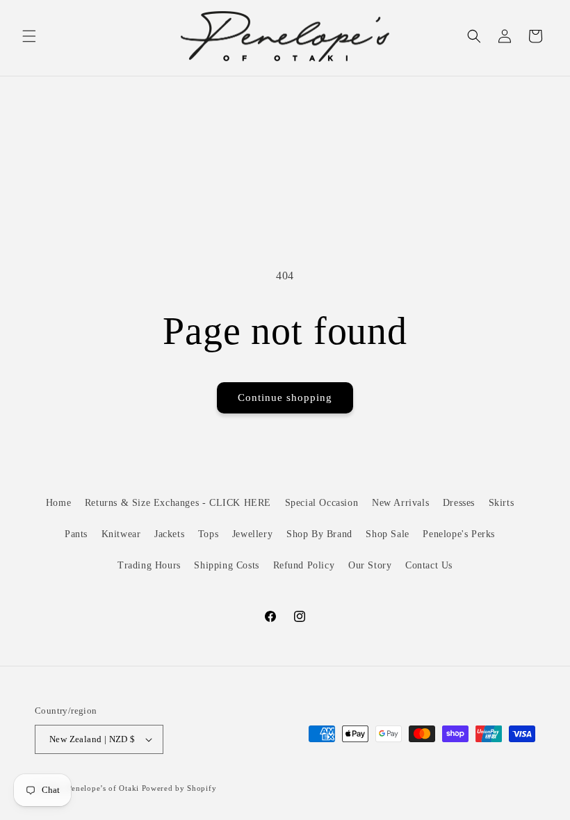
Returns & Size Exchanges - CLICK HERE (178, 503)
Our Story (369, 565)
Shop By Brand (319, 534)
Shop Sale (387, 534)
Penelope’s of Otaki (103, 788)
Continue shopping (285, 397)
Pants (76, 534)
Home (58, 503)
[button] (29, 36)
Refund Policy (304, 565)
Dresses (459, 503)
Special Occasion (322, 503)
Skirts (501, 503)
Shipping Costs (226, 565)
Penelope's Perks (459, 534)
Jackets (169, 534)
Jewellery (252, 534)
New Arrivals (400, 503)
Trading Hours (149, 565)
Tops (208, 534)
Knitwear (121, 534)
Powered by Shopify (179, 788)
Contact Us (429, 565)
